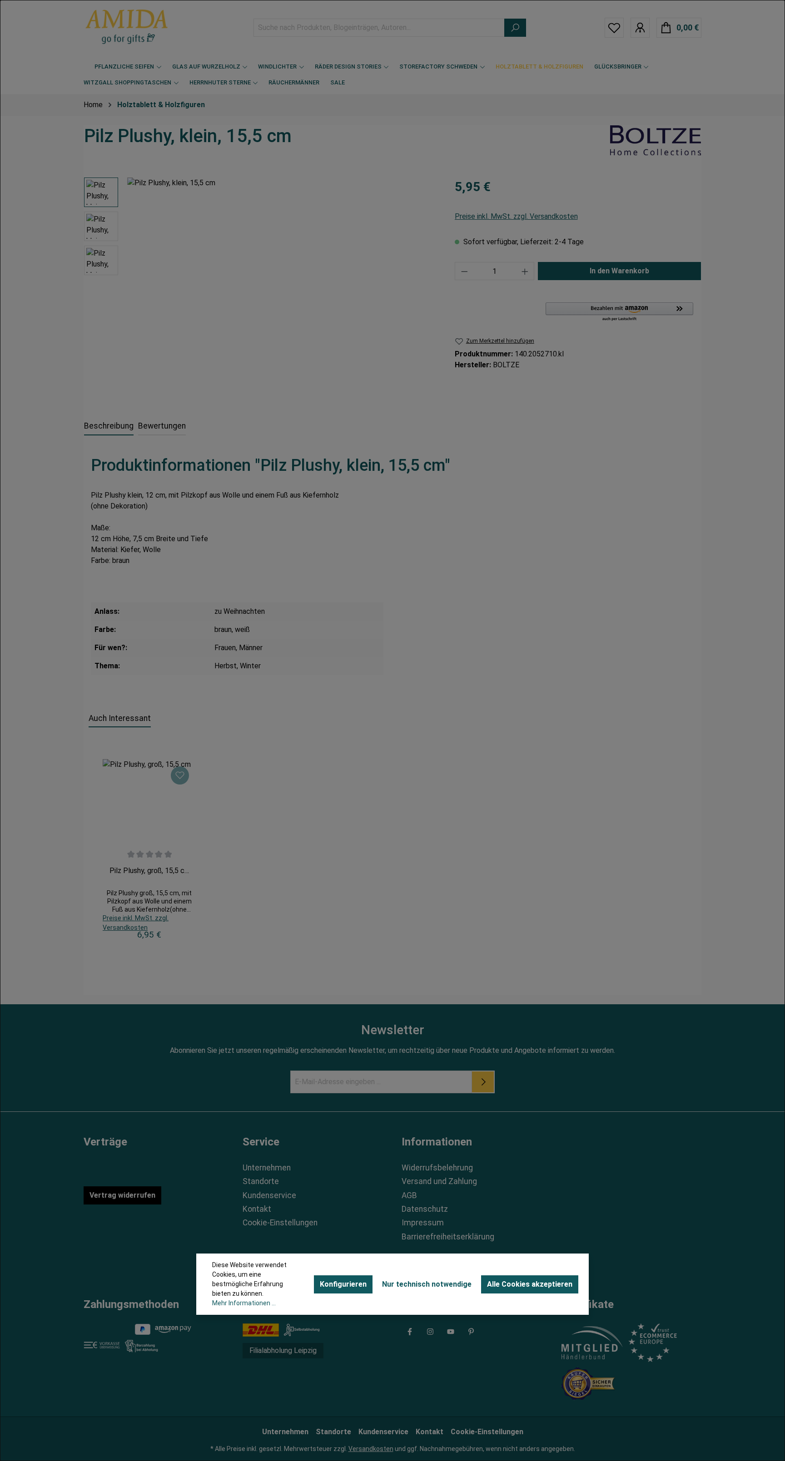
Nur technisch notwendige (427, 1284)
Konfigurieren (343, 1284)
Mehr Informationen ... (244, 1303)
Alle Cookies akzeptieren (529, 1284)
